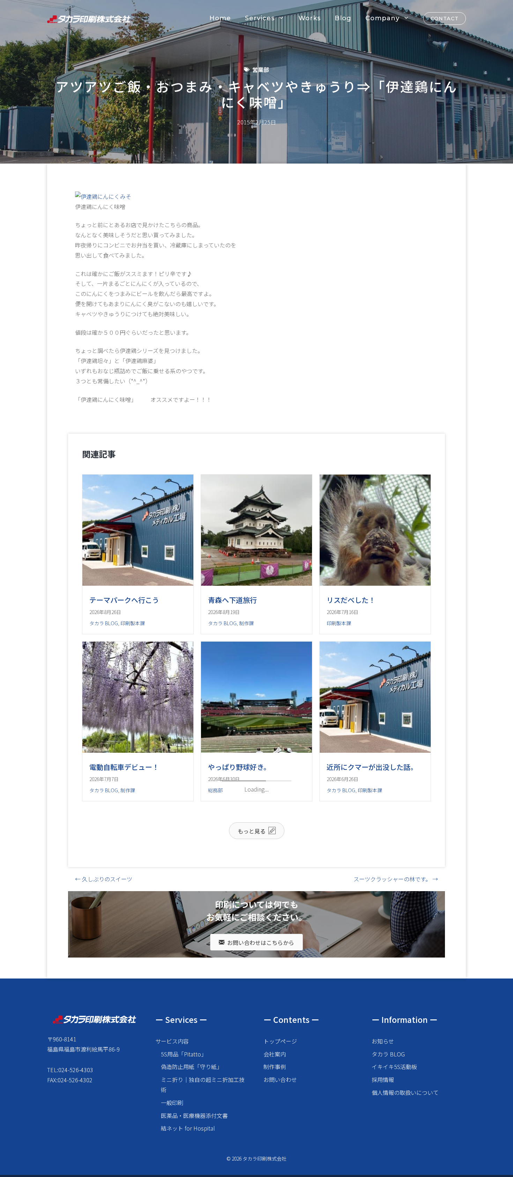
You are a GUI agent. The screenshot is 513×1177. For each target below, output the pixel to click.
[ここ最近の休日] (137, 917)
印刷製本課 (132, 623)
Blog (343, 18)
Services (260, 18)
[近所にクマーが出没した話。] (375, 750)
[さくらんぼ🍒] (256, 917)
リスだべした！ (351, 600)
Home (220, 18)
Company (382, 18)
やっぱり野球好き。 (239, 767)
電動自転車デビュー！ (124, 767)
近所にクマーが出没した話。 (372, 767)
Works (309, 18)
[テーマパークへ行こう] (137, 583)
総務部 (215, 790)
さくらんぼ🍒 (230, 934)
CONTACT (445, 18)
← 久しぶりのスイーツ (103, 1073)
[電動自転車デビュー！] (137, 750)
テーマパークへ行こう (124, 600)
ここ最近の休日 (113, 934)
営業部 (260, 69)
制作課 (246, 623)
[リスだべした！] (375, 583)
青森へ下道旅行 (232, 600)
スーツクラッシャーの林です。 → (396, 1073)
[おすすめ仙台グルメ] (375, 945)
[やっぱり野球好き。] (256, 750)
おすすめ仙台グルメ (358, 961)
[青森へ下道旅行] (256, 583)
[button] (256, 1025)
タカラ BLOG (103, 623)
